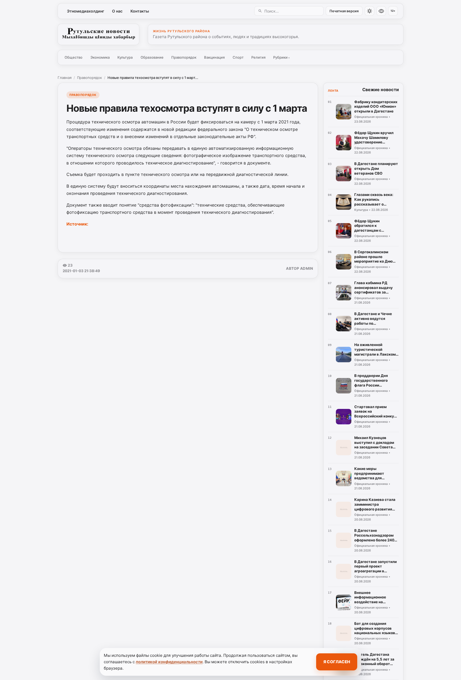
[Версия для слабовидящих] (381, 11)
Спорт (238, 57)
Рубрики (281, 57)
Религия (258, 57)
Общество (73, 57)
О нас (117, 11)
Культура (125, 57)
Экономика (100, 57)
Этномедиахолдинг (85, 11)
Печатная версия (344, 11)
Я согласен (336, 661)
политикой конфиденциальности (169, 661)
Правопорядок (183, 57)
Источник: (77, 224)
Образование (152, 57)
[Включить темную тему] (369, 11)
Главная (64, 77)
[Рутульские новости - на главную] (98, 34)
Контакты (139, 11)
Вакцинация (214, 57)
